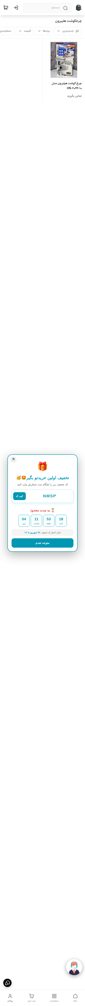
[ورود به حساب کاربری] (16, 7)
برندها (46, 31)
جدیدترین (68, 31)
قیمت (27, 31)
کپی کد (19, 496)
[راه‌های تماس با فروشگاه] (7, 983)
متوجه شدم (42, 542)
